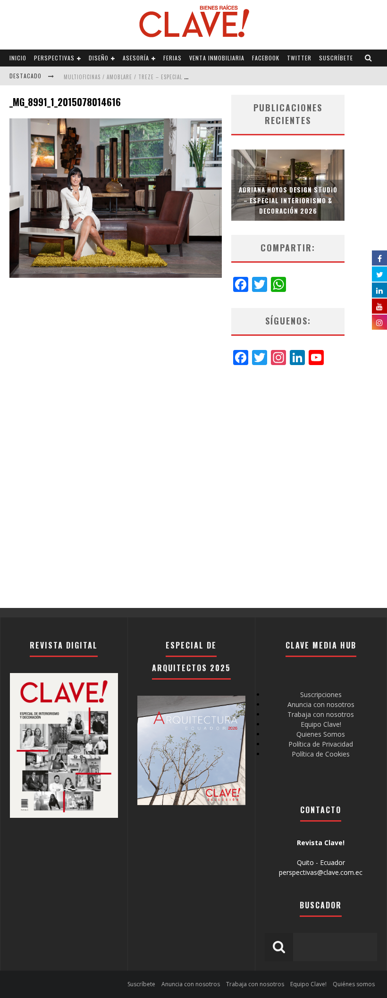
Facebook (265, 58)
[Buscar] (368, 58)
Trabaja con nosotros (320, 714)
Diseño (99, 58)
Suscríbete (336, 58)
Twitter (299, 58)
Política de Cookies (321, 753)
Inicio (17, 58)
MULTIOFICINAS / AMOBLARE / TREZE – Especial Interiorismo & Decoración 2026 (168, 77)
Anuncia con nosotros (320, 704)
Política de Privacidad (320, 744)
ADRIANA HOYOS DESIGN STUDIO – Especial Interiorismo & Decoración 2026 (288, 200)
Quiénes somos (354, 984)
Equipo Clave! (321, 724)
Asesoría (136, 58)
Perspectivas (54, 58)
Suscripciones (321, 694)
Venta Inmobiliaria (216, 58)
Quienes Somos (320, 734)
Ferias (172, 58)
